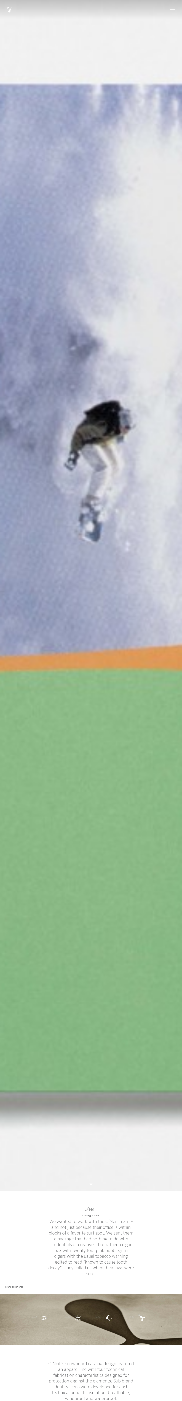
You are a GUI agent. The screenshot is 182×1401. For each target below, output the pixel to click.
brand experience (14, 1287)
